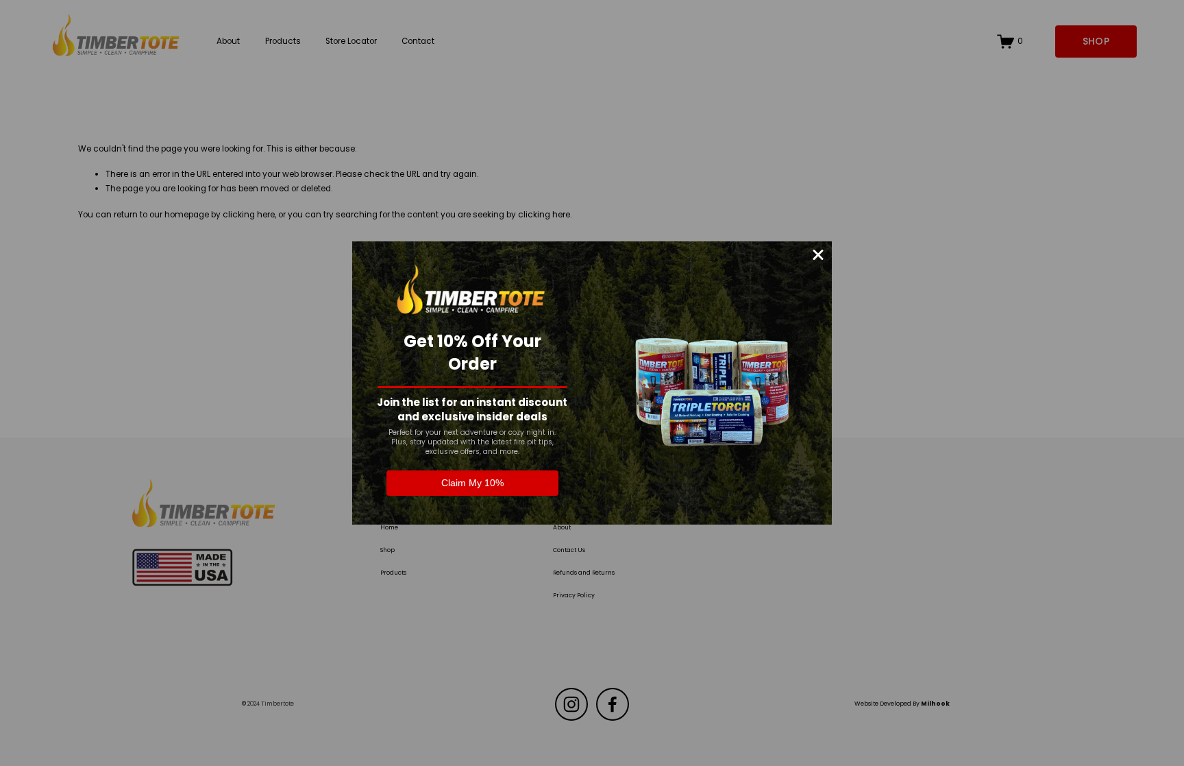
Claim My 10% (472, 482)
